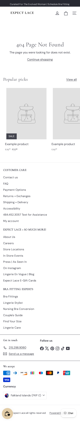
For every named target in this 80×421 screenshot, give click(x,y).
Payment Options (14, 190)
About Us (9, 237)
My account (11, 221)
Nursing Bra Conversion (18, 309)
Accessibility (11, 208)
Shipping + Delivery (15, 202)
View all (71, 79)
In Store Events (13, 256)
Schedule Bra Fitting (58, 3)
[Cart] (66, 13)
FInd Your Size (12, 321)
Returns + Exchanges (17, 196)
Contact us (10, 177)
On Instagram (12, 268)
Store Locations (13, 249)
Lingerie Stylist (13, 303)
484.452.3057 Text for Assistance (25, 215)
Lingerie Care (12, 328)
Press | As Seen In (15, 262)
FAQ (5, 184)
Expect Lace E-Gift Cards (19, 280)
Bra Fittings (10, 296)
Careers (8, 243)
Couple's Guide (13, 315)
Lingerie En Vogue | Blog (18, 274)
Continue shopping (40, 59)
